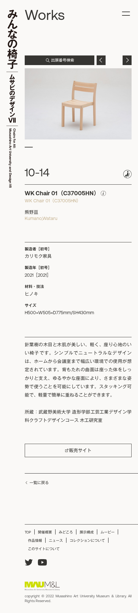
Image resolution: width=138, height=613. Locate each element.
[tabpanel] (78, 103)
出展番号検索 (62, 60)
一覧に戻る (39, 483)
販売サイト (80, 450)
